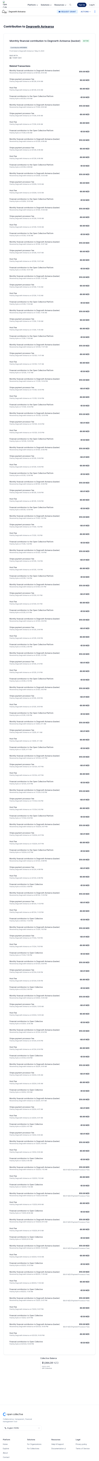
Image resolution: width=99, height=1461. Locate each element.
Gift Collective (47, 1368)
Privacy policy (81, 1444)
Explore (6, 1448)
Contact (6, 1457)
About (5, 1453)
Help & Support (57, 1444)
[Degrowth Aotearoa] (5, 11)
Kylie (17, 98)
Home (5, 1444)
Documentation (57, 1448)
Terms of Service (83, 1448)
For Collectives (33, 1448)
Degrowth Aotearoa (17, 11)
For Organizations (34, 1444)
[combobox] (22, 1428)
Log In (92, 5)
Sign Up (82, 5)
